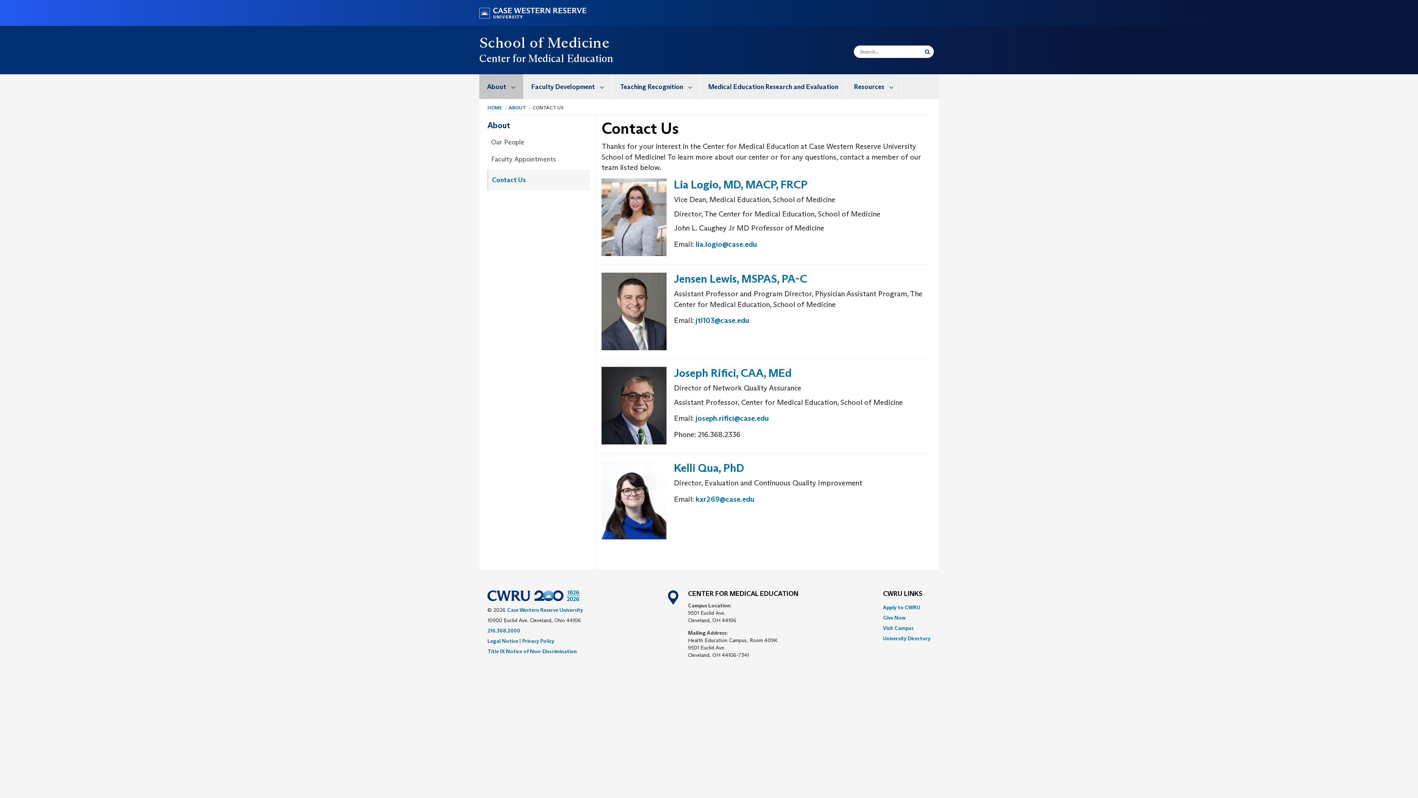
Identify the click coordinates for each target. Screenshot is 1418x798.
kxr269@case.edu (725, 499)
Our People (507, 142)
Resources (869, 87)
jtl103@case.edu (722, 320)
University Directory (907, 638)
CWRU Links (902, 594)
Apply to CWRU (901, 607)
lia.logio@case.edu (726, 244)
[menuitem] (501, 86)
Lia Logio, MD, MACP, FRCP (741, 184)
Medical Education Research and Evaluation (773, 87)
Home (494, 107)
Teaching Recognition (651, 87)
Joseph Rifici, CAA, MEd (733, 373)
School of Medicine (544, 42)
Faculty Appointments (523, 159)
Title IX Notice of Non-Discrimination (532, 651)
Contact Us (509, 180)
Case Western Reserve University (545, 610)
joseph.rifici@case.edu (732, 418)
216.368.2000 (503, 630)
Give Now (894, 617)
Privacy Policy (538, 641)
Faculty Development (563, 87)
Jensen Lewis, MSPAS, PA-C (740, 279)
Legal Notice (502, 641)
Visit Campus (898, 628)
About (496, 87)
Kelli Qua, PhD (709, 468)
